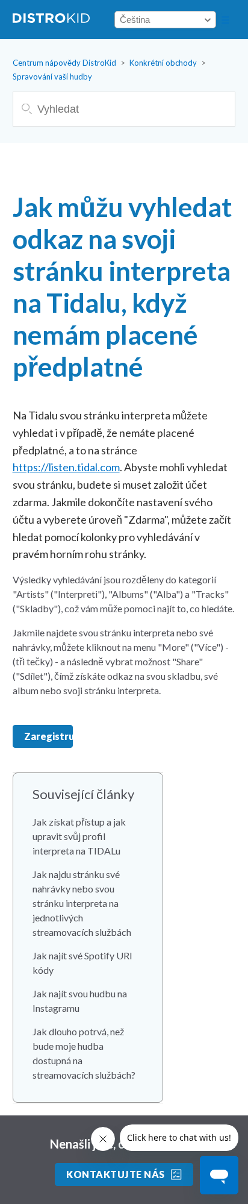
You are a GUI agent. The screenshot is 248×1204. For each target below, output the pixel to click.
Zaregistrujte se (48, 736)
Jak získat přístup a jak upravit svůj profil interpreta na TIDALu (79, 836)
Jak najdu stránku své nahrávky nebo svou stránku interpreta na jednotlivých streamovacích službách (82, 903)
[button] (225, 20)
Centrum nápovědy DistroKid (64, 62)
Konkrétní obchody (163, 62)
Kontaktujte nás (115, 1174)
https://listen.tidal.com (66, 467)
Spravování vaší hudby (52, 76)
